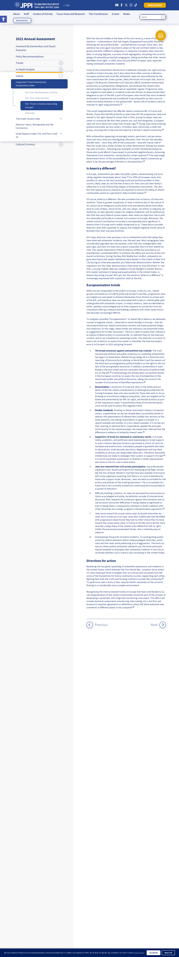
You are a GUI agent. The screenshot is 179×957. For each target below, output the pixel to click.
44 (163, 508)
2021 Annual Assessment (35, 38)
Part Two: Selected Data (37, 98)
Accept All (154, 952)
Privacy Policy (139, 952)
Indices (19, 76)
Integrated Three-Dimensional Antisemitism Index (31, 83)
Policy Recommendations (30, 56)
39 (111, 372)
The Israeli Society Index (28, 118)
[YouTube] (117, 5)
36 (144, 161)
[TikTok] (136, 5)
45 (163, 578)
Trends (19, 63)
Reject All (168, 952)
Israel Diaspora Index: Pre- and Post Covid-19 (37, 135)
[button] (3, 19)
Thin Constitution (98, 14)
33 (137, 123)
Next (154, 624)
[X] (126, 5)
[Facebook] (121, 5)
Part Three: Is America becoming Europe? (41, 105)
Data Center (155, 5)
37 (128, 176)
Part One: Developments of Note (41, 92)
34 (163, 129)
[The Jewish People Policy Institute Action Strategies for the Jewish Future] (36, 5)
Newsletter (22, 20)
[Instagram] (131, 5)
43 (164, 455)
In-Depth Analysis (25, 69)
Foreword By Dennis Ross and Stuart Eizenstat (36, 48)
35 (148, 154)
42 (144, 431)
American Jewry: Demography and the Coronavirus (34, 126)
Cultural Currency (25, 144)
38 (145, 192)
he (64, 5)
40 (145, 381)
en (68, 5)
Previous (101, 624)
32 (121, 104)
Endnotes (30, 112)
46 (133, 607)
